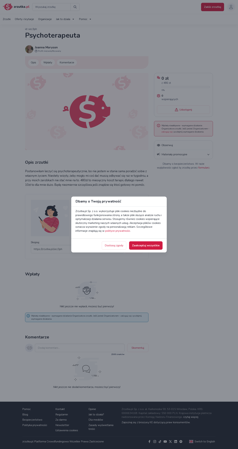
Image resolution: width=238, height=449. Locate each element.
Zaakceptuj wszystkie (146, 245)
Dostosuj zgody (114, 245)
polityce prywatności (117, 231)
